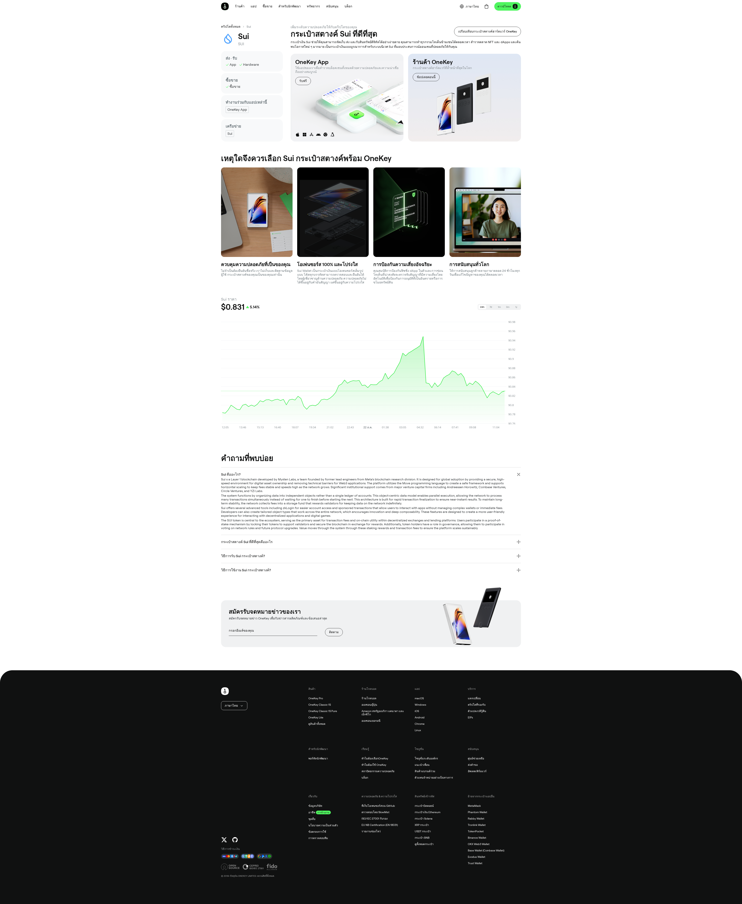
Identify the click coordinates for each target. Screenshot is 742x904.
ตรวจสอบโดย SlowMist (375, 812)
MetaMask (474, 805)
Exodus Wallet (476, 856)
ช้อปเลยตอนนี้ (426, 77)
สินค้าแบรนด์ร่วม (425, 771)
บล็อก (365, 777)
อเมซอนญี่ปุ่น (369, 704)
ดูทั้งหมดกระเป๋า (424, 844)
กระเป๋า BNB (422, 837)
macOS (419, 698)
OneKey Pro (315, 698)
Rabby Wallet (476, 818)
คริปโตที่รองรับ (477, 704)
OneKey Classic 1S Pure (322, 711)
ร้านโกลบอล (369, 698)
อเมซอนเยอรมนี (371, 720)
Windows (420, 704)
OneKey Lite (315, 717)
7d (491, 307)
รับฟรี (303, 81)
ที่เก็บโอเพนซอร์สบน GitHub (378, 805)
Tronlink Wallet (477, 824)
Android (420, 717)
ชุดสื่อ (311, 818)
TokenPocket (476, 831)
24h (482, 307)
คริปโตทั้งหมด (230, 26)
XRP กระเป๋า (422, 824)
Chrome (420, 723)
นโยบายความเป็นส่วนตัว (323, 825)
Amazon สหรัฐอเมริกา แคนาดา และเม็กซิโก (383, 713)
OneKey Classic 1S (319, 704)
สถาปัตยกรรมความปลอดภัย (378, 771)
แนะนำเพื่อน (422, 764)
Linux (418, 730)
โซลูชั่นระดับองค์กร (426, 758)
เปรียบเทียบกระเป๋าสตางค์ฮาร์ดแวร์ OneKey (487, 31)
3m (508, 307)
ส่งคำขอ (473, 764)
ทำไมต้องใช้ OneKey (374, 764)
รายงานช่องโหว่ (371, 831)
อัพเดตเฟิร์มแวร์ (477, 771)
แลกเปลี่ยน (474, 698)
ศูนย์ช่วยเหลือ (476, 758)
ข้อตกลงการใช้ (317, 831)
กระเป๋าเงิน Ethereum (427, 812)
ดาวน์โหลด (504, 6)
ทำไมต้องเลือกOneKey (375, 758)
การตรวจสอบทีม (318, 838)
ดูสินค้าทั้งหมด (316, 723)
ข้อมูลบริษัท (315, 805)
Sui (249, 26)
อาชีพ (311, 812)
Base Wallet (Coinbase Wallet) (486, 850)
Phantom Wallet (477, 812)
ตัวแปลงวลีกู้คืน (477, 711)
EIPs (470, 717)
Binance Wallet (477, 837)
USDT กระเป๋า (423, 831)
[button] (253, 6)
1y (516, 307)
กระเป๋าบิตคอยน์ (424, 805)
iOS (417, 711)
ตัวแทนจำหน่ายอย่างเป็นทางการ (434, 777)
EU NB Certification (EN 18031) (380, 824)
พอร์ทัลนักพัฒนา (318, 758)
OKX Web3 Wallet (478, 844)
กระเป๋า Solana (423, 818)
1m (499, 307)
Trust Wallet (475, 863)
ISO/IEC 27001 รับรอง (375, 818)
